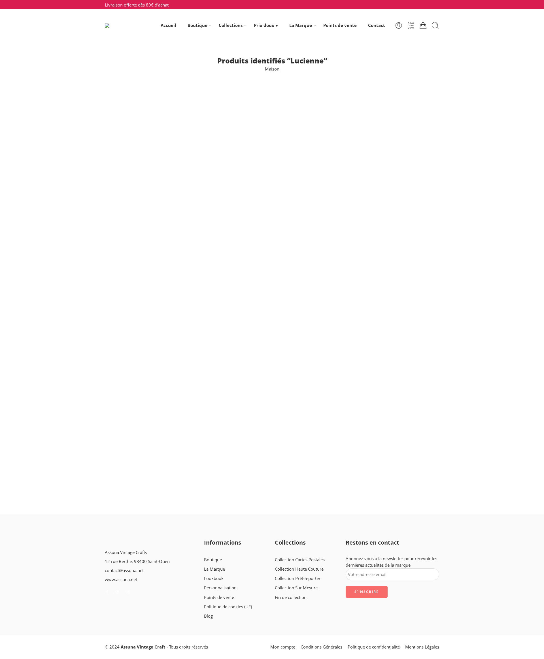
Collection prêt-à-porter (127, 154)
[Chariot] (423, 25)
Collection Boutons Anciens (131, 134)
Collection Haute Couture (299, 569)
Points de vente (340, 25)
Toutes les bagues (122, 244)
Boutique (197, 25)
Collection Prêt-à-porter (297, 578)
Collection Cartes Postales (130, 144)
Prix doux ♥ (266, 25)
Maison (272, 69)
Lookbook (214, 578)
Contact (376, 25)
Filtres (111, 94)
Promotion (115, 194)
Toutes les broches (123, 274)
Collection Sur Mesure (296, 587)
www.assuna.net (121, 579)
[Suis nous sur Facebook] (107, 592)
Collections (231, 25)
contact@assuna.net (124, 570)
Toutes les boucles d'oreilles (132, 264)
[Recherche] (435, 25)
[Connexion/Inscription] (399, 25)
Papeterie (114, 184)
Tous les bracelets (122, 214)
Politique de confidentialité (374, 647)
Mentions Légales (422, 647)
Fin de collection (121, 174)
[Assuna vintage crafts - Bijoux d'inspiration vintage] (128, 25)
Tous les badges (120, 204)
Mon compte (282, 647)
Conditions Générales (321, 647)
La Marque (300, 25)
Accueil (168, 25)
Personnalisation (220, 587)
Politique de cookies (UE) (228, 606)
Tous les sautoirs (121, 234)
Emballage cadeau (122, 164)
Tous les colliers (120, 224)
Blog (208, 616)
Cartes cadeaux (119, 124)
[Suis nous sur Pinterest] (117, 592)
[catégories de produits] (411, 25)
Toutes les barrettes (124, 254)
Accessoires (116, 114)
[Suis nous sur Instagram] (127, 591)
